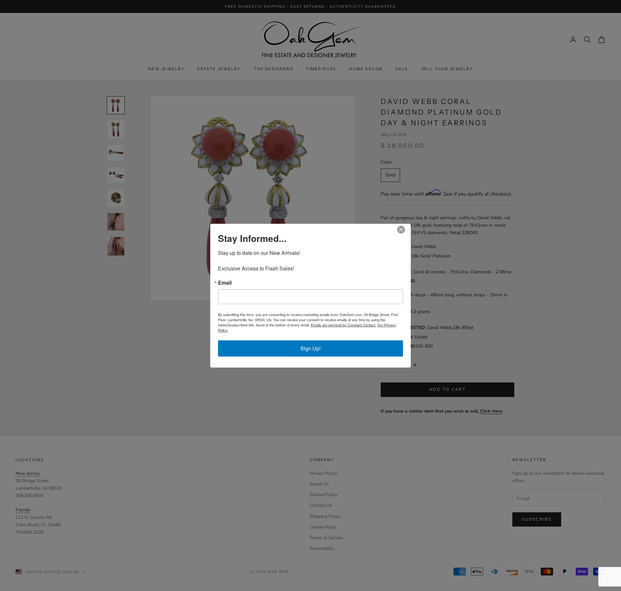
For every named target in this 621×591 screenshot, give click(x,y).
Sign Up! (310, 348)
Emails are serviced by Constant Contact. (343, 324)
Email (225, 282)
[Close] (405, 229)
